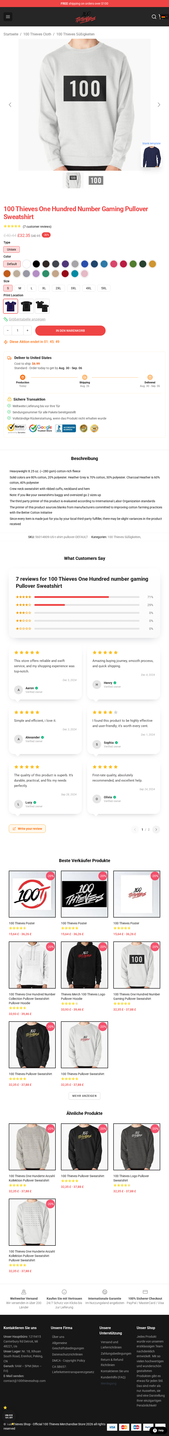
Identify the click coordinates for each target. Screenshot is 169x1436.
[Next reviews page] (156, 829)
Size (6, 281)
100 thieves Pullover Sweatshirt (82, 1074)
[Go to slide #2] (96, 180)
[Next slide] (158, 104)
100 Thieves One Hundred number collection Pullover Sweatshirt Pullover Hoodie (32, 999)
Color (7, 256)
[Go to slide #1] (73, 180)
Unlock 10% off (9, 1416)
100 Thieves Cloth (37, 34)
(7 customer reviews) (37, 226)
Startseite (11, 34)
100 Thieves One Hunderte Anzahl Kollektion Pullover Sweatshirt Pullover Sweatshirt (32, 1256)
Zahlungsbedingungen (116, 1353)
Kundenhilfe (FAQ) (113, 1377)
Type (7, 242)
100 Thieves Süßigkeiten (75, 34)
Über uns (58, 1337)
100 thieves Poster (126, 923)
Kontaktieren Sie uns (115, 1371)
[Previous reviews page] (135, 829)
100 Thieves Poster (22, 923)
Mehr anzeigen (84, 1095)
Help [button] (161, 1430)
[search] (154, 16)
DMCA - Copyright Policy (68, 1360)
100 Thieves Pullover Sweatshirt (30, 1074)
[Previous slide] (10, 104)
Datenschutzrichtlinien (67, 1354)
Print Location (13, 295)
